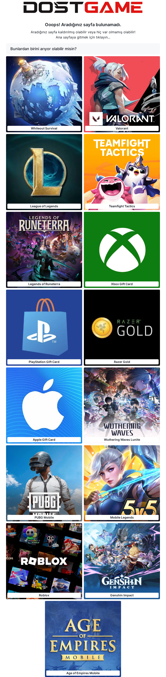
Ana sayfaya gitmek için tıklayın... (83, 37)
